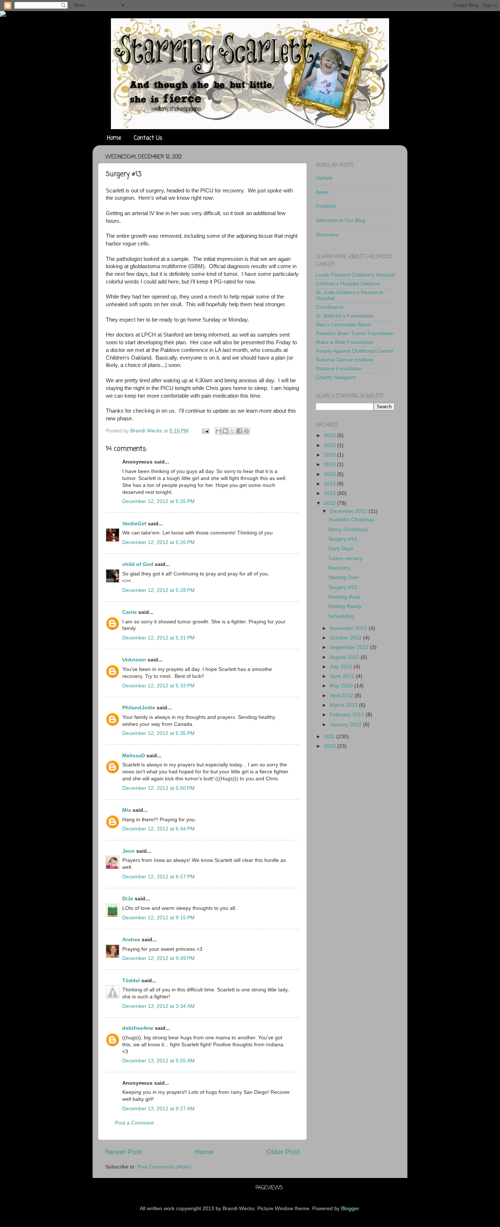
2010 (330, 746)
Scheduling (341, 616)
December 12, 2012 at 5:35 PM (158, 733)
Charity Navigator (336, 377)
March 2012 (344, 705)
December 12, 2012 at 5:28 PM (158, 590)
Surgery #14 (342, 539)
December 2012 (349, 511)
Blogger (350, 1208)
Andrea (131, 939)
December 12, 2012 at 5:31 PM (158, 638)
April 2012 (342, 695)
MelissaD (133, 755)
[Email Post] (205, 431)
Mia (126, 810)
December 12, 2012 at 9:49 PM (158, 958)
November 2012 (349, 628)
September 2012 (350, 647)
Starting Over (343, 577)
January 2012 (346, 724)
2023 (330, 435)
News (322, 192)
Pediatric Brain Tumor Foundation (355, 333)
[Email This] (218, 431)
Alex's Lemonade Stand (343, 324)
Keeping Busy (344, 597)
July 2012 (342, 666)
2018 (330, 455)
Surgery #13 (342, 587)
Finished (326, 206)
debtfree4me (137, 1028)
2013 (330, 493)
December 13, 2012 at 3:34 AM (158, 1006)
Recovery (339, 568)
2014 (330, 484)
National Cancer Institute (344, 360)
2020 (330, 445)
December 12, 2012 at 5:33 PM (158, 685)
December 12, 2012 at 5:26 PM (158, 501)
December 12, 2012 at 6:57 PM (158, 876)
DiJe (127, 898)
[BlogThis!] (225, 431)
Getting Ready (345, 606)
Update (324, 178)
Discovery (327, 234)
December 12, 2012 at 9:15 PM (158, 917)
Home (114, 138)
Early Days (340, 548)
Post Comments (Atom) (164, 1167)
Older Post (282, 1152)
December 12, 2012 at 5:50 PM (158, 788)
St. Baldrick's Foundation (344, 316)
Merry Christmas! (348, 529)
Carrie (129, 612)
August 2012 (345, 657)
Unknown (134, 660)
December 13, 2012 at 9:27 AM (158, 1108)
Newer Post (123, 1152)
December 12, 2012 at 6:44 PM (158, 829)
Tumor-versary (345, 558)
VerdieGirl (134, 523)
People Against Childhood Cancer (354, 351)
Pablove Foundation (339, 368)
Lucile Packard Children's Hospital (355, 275)
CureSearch (330, 307)
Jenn (128, 851)
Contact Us (148, 138)
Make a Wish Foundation (345, 342)
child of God (137, 564)
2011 (330, 736)
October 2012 (346, 638)
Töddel (131, 980)
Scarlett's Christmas (351, 519)
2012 (330, 503)
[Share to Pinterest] (246, 431)
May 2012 (342, 685)
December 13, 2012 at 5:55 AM (158, 1060)
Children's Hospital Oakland (348, 283)
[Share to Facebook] (239, 431)
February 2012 (348, 714)
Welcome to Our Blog (340, 220)
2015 (330, 474)
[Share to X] (232, 431)
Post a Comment (134, 1123)
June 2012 (343, 676)
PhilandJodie (138, 707)
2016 (330, 464)
